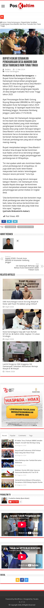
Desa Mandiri (10, 227)
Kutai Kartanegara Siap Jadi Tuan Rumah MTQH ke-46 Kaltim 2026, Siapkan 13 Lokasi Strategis (21, 334)
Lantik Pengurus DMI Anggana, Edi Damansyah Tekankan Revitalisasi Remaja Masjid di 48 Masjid (20, 366)
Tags (31, 435)
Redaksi (8, 69)
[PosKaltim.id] (22, 6)
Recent (4, 435)
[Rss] (18, 580)
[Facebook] (22, 580)
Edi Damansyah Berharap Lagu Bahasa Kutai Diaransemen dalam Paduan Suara (26, 267)
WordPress (18, 599)
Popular (12, 435)
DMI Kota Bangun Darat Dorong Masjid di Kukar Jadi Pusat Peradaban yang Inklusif (20, 303)
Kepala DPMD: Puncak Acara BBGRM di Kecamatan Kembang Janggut (17, 259)
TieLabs (35, 599)
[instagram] (26, 580)
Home (4, 22)
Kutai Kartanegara (14, 22)
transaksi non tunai (26, 227)
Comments (22, 435)
